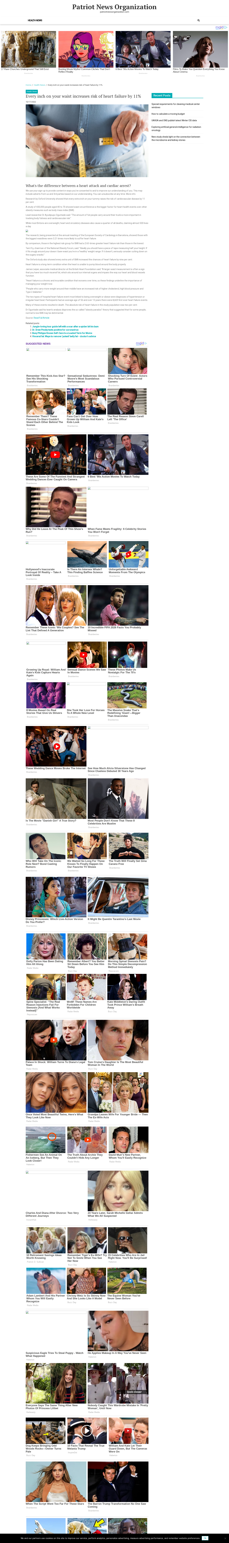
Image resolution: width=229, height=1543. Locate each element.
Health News (35, 20)
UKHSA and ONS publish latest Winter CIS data (174, 120)
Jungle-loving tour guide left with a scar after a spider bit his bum (65, 326)
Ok (205, 1538)
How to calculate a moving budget (168, 114)
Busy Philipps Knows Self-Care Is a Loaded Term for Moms (62, 333)
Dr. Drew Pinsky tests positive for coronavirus (55, 330)
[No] (225, 1538)
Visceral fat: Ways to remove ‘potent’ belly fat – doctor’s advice (64, 336)
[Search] (198, 20)
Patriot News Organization (114, 6)
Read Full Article (41, 318)
